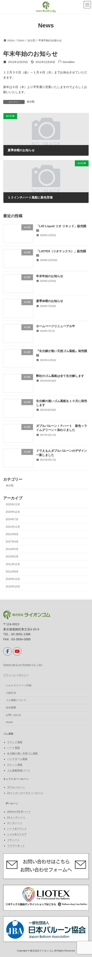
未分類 (30, 101)
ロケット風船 (14, 764)
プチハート (13, 840)
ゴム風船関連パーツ (18, 770)
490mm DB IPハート (19, 811)
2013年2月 (12, 556)
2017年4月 (12, 541)
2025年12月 (13, 504)
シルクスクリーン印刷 (18, 685)
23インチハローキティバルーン (25, 792)
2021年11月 (13, 526)
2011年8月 (12, 571)
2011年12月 (13, 564)
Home (9, 722)
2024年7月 (12, 519)
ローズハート (14, 823)
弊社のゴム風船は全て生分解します (60, 376)
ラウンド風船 (14, 742)
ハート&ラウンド (17, 828)
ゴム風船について (16, 700)
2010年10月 (13, 586)
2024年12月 (13, 511)
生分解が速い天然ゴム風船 (22, 753)
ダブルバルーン (16, 787)
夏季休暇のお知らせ (49, 301)
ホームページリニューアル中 (55, 326)
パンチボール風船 (17, 759)
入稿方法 (11, 692)
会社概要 (11, 707)
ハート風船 (13, 747)
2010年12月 (13, 579)
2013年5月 (12, 549)
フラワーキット (16, 845)
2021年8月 (12, 534)
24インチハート (16, 817)
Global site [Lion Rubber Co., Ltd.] (22, 665)
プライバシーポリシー (16, 675)
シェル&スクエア (17, 834)
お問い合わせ (13, 714)
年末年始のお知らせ (49, 276)
